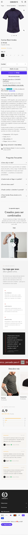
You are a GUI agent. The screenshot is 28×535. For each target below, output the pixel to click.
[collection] (10, 384)
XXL (23, 55)
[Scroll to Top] (25, 527)
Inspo (14, 228)
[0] (25, 2)
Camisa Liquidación (11, 5)
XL (19, 55)
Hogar (2, 5)
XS (3, 55)
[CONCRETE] (14, 2)
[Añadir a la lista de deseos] (23, 10)
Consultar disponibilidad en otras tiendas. (13, 85)
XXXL (3, 59)
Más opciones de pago (14, 76)
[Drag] (14, 245)
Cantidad (3, 64)
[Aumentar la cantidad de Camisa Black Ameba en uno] (25, 64)
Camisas (3, 398)
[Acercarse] (23, 30)
